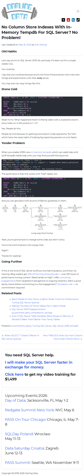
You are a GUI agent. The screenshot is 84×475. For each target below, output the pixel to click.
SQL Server (46, 326)
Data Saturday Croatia (24, 448)
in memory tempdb (41, 152)
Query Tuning (33, 326)
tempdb (74, 326)
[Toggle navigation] (78, 11)
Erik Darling (41, 44)
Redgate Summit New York (29, 410)
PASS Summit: (18, 462)
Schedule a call (64, 284)
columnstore (18, 326)
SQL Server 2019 (61, 326)
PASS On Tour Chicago (25, 419)
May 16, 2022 (25, 44)
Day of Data (15, 400)
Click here (14, 374)
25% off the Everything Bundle (43, 274)
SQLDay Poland (19, 434)
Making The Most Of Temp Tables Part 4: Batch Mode (39, 306)
